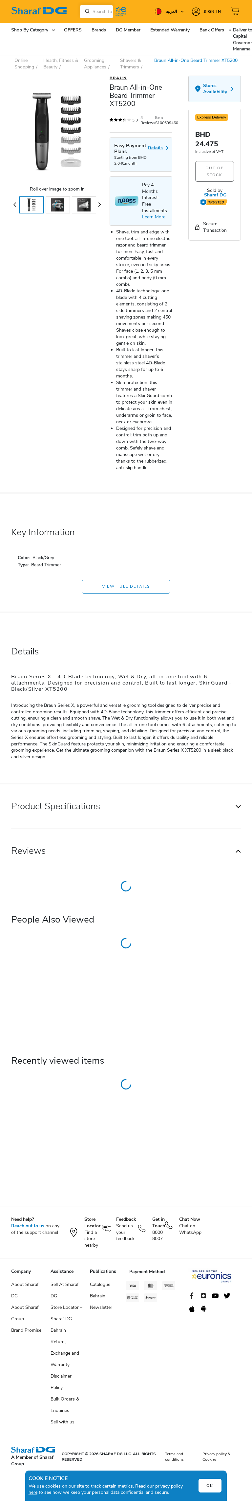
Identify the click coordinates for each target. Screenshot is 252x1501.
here (33, 1492)
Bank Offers (212, 30)
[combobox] (96, 11)
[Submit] (86, 11)
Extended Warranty (170, 30)
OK (209, 1485)
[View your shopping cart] (236, 11)
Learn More (153, 217)
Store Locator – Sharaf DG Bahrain (66, 1318)
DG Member (128, 30)
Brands (99, 30)
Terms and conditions (174, 1456)
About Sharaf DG (25, 1290)
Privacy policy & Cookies (216, 1456)
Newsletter (101, 1307)
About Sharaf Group (25, 1313)
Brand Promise (26, 1330)
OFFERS (73, 30)
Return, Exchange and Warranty (65, 1353)
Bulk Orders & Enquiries (65, 1405)
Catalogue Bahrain (100, 1290)
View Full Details (126, 586)
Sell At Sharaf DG (65, 1290)
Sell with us (62, 1422)
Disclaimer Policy (61, 1382)
